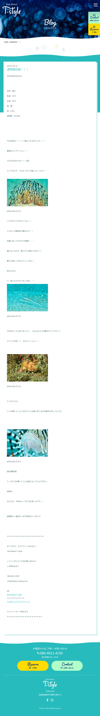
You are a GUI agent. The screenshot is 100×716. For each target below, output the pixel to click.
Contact (68, 665)
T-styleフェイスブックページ (18, 601)
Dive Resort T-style (14, 594)
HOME (6, 42)
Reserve (94, 28)
